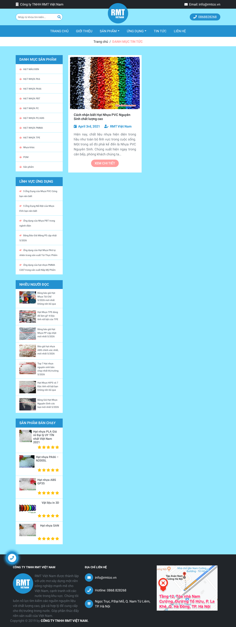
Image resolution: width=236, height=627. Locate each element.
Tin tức (160, 31)
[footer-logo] (23, 583)
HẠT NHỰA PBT (31, 98)
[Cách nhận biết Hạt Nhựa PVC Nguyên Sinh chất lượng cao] (105, 83)
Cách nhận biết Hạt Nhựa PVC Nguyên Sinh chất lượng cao (102, 117)
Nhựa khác (29, 147)
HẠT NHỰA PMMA (33, 127)
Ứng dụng (135, 31)
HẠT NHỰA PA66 (32, 88)
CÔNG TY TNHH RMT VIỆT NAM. (64, 621)
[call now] (12, 558)
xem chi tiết (105, 163)
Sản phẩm (108, 31)
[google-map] (187, 588)
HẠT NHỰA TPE (31, 137)
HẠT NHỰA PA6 (31, 79)
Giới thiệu (84, 31)
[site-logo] (118, 13)
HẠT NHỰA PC (31, 108)
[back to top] (226, 560)
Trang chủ (61, 31)
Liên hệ (180, 31)
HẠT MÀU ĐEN (31, 69)
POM (25, 157)
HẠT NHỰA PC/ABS (33, 118)
